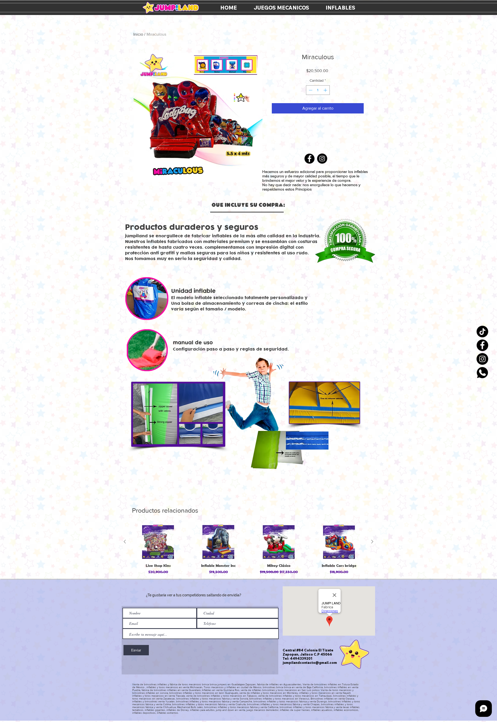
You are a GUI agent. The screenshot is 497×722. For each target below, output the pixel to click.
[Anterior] (125, 541)
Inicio (138, 34)
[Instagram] (482, 359)
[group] (248, 549)
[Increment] (326, 90)
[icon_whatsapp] (482, 372)
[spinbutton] (318, 90)
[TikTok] (482, 331)
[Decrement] (310, 90)
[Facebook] (482, 345)
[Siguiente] (372, 541)
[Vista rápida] (158, 542)
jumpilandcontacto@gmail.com (310, 662)
